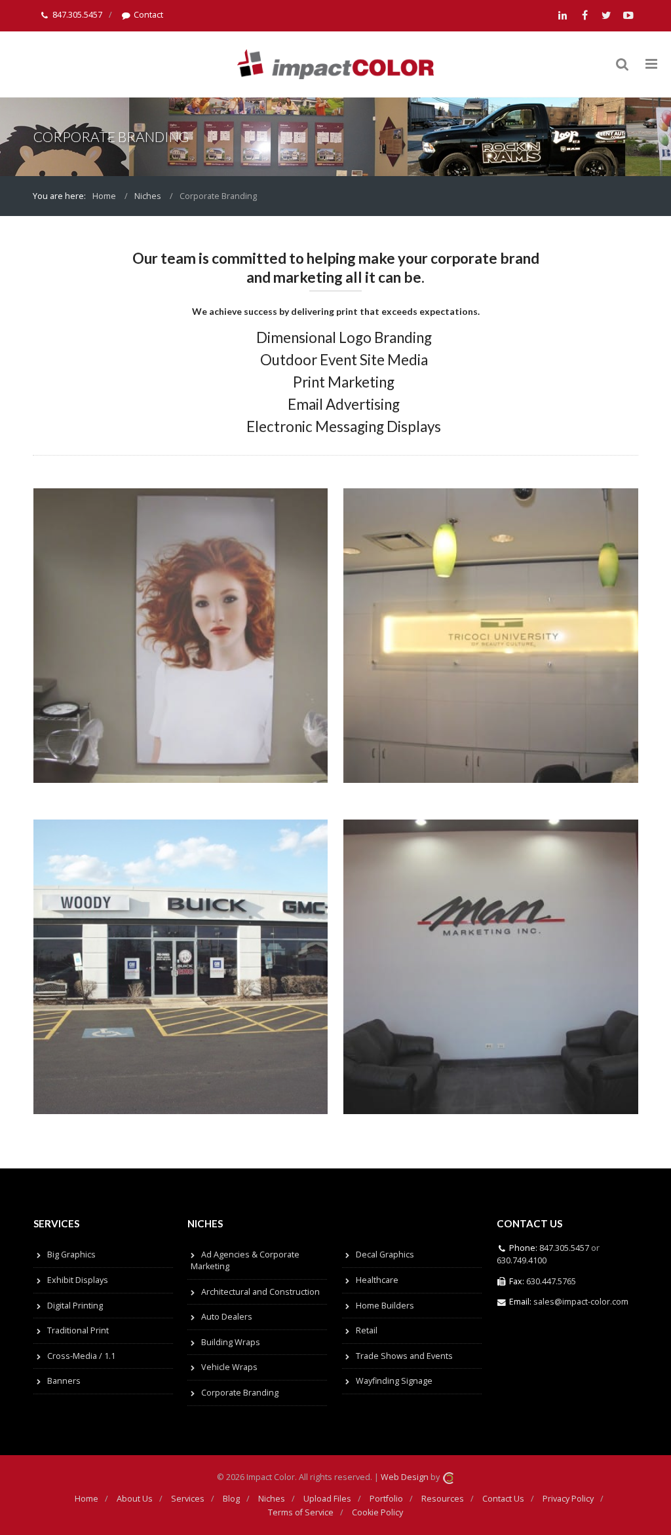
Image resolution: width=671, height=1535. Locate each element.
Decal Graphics (385, 1254)
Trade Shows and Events (404, 1356)
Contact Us (503, 1498)
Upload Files (327, 1498)
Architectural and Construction (260, 1291)
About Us (135, 1498)
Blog (231, 1498)
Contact (148, 14)
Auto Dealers (226, 1316)
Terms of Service (301, 1512)
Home (104, 196)
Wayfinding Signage (394, 1380)
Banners (64, 1380)
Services (187, 1498)
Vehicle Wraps (229, 1367)
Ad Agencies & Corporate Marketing (245, 1260)
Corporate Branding (239, 1392)
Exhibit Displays (77, 1280)
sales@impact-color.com (580, 1301)
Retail (366, 1330)
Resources (442, 1498)
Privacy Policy (568, 1498)
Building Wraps (230, 1342)
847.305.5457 (77, 14)
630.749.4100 (521, 1260)
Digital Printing (75, 1305)
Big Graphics (71, 1254)
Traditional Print (78, 1330)
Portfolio (386, 1498)
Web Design (405, 1477)
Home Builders (385, 1305)
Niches (147, 196)
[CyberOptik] (448, 1477)
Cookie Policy (377, 1512)
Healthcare (377, 1280)
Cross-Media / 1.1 (81, 1356)
